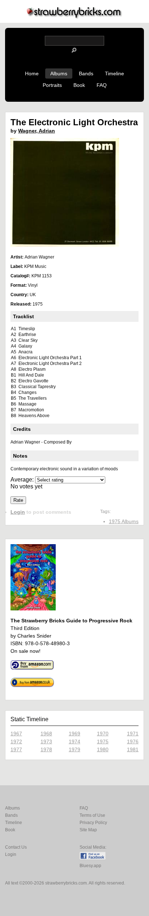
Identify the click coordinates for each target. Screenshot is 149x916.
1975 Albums (124, 521)
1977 (16, 749)
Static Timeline (29, 719)
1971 (133, 733)
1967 (16, 733)
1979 (74, 749)
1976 (133, 741)
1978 (46, 749)
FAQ (102, 85)
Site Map (88, 829)
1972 (16, 741)
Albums (58, 73)
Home (32, 73)
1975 (102, 741)
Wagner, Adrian (36, 131)
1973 (46, 741)
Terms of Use (92, 815)
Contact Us (16, 847)
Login (17, 512)
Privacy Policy (93, 822)
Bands (86, 73)
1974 (74, 741)
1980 (102, 749)
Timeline (114, 73)
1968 (46, 733)
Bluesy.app (90, 865)
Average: (22, 479)
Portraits (52, 85)
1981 (133, 749)
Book (79, 85)
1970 (102, 733)
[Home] (74, 17)
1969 (74, 733)
